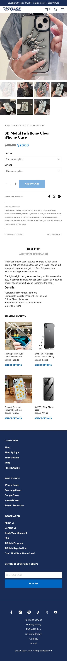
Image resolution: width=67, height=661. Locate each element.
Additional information (33, 254)
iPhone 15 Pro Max (35, 221)
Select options (13, 365)
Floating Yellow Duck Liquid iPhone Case (14, 355)
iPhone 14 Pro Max (49, 217)
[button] (47, 9)
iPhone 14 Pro (33, 217)
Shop (7, 447)
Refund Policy (33, 629)
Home (7, 126)
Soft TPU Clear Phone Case (44, 408)
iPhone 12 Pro (49, 210)
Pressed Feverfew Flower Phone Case (13, 408)
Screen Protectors (14, 505)
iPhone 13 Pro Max (52, 214)
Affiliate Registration (15, 548)
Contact (33, 638)
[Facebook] (50, 197)
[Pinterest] (60, 197)
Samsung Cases (13, 490)
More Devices (12, 457)
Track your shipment (16, 532)
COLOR (8, 154)
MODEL (8, 165)
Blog (7, 462)
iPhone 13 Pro (37, 214)
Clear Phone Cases (35, 126)
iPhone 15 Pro (20, 221)
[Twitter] (55, 197)
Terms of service (33, 619)
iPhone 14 (9, 217)
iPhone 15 (9, 221)
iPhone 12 (38, 210)
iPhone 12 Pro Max (13, 214)
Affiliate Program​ (14, 543)
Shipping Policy (33, 633)
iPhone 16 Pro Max (17, 224)
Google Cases (12, 495)
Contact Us (10, 527)
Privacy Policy (33, 624)
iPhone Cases (12, 485)
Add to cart (32, 184)
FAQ (7, 538)
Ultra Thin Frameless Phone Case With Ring (44, 355)
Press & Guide (12, 467)
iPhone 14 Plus (20, 217)
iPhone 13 (26, 214)
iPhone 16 (48, 221)
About (33, 643)
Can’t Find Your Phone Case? (20, 553)
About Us (9, 522)
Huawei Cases (12, 500)
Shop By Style (18, 126)
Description (33, 249)
